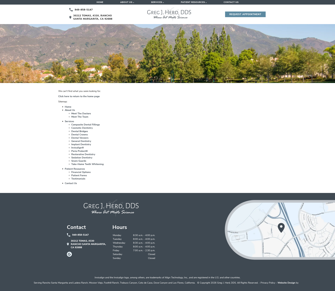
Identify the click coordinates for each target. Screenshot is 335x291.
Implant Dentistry (81, 144)
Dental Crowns (79, 134)
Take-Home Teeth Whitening (87, 164)
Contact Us (231, 2)
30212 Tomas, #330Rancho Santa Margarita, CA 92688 (88, 244)
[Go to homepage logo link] (111, 208)
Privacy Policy (268, 282)
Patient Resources (193, 2)
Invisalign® (77, 147)
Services (156, 2)
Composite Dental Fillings (85, 124)
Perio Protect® (79, 151)
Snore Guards (78, 160)
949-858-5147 (84, 9)
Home (100, 2)
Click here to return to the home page (79, 96)
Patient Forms (79, 175)
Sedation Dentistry (81, 157)
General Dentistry (81, 141)
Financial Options (81, 172)
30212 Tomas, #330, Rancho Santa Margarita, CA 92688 (92, 17)
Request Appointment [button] (245, 14)
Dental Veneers (79, 137)
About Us (126, 2)
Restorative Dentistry (83, 154)
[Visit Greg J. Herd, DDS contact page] (280, 230)
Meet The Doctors (81, 113)
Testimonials (78, 178)
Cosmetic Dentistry (82, 127)
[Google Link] (69, 254)
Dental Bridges (79, 131)
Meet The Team (79, 116)
